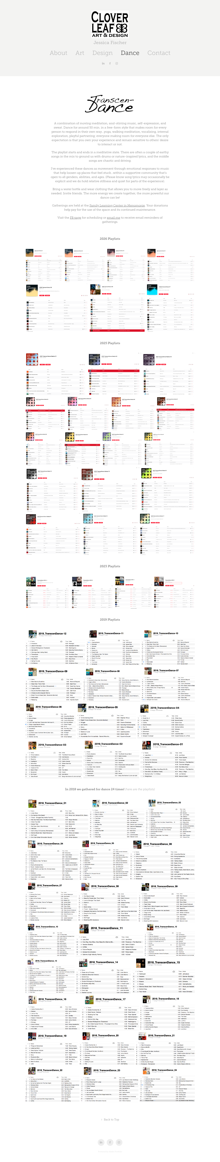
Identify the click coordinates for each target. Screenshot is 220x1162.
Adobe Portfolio (115, 1152)
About (58, 52)
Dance (130, 52)
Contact (158, 52)
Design (102, 52)
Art (79, 52)
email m (113, 217)
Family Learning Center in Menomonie (117, 205)
